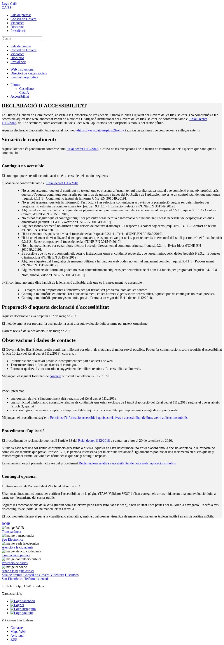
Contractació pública (16, 555)
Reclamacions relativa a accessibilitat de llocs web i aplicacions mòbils (127, 463)
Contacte (16, 627)
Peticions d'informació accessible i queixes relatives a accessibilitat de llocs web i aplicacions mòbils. (119, 417)
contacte (55, 376)
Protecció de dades (15, 563)
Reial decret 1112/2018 (82, 149)
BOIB (6, 524)
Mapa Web (18, 631)
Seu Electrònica (12, 539)
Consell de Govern (23, 19)
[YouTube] (21, 613)
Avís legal (17, 635)
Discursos (17, 27)
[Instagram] (23, 609)
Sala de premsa (20, 15)
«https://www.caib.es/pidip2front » (100, 130)
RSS (13, 639)
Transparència (11, 531)
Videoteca (17, 23)
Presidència (18, 31)
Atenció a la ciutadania (17, 547)
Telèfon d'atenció (36, 579)
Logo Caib (9, 3)
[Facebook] (22, 601)
